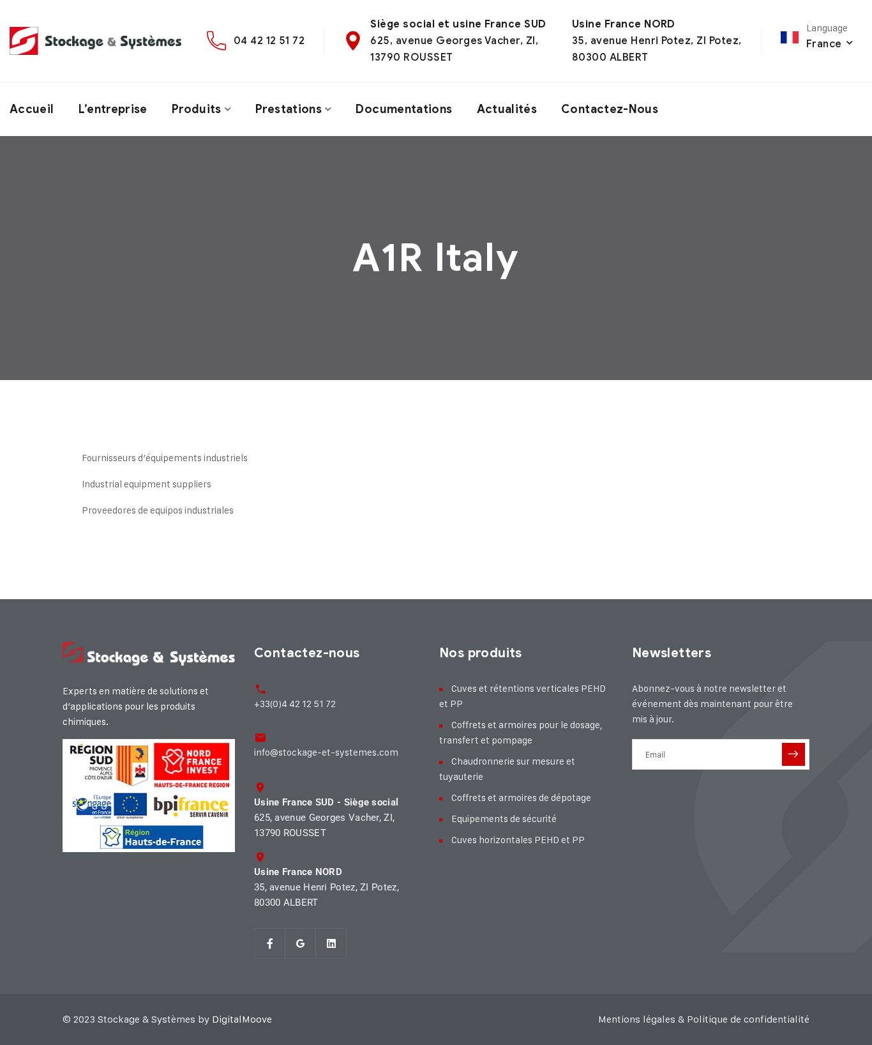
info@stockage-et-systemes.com (326, 752)
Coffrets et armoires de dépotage (521, 797)
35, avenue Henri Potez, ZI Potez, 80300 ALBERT (326, 887)
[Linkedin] (331, 943)
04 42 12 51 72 (269, 40)
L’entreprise (113, 109)
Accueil (32, 109)
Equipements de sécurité (504, 818)
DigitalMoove (242, 1019)
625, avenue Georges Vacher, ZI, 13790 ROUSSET (326, 818)
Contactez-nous (609, 109)
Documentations (404, 109)
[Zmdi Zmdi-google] (300, 943)
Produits (197, 109)
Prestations (288, 109)
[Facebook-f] (270, 943)
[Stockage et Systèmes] (95, 41)
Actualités (507, 109)
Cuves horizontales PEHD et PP (518, 840)
